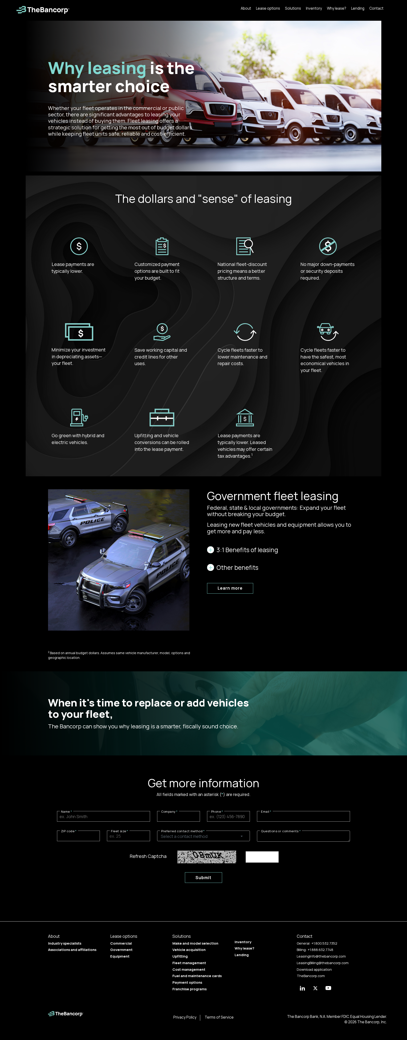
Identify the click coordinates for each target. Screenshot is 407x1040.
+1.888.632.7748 (320, 949)
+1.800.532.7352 (324, 943)
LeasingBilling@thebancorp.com (323, 962)
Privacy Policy (184, 1017)
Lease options (268, 8)
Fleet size (118, 831)
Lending (357, 8)
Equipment (120, 956)
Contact (376, 8)
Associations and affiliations (72, 949)
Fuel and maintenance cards (197, 975)
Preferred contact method (182, 831)
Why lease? (336, 8)
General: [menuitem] (317, 943)
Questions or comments (279, 831)
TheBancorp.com (311, 975)
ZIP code (67, 831)
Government (121, 949)
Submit (203, 877)
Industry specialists (64, 943)
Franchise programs (189, 989)
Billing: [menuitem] (315, 949)
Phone (216, 811)
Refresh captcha (148, 856)
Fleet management (189, 962)
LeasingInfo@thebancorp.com (321, 956)
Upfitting (180, 956)
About (246, 8)
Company (168, 811)
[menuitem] (246, 8)
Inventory (314, 8)
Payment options (187, 982)
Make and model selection (195, 943)
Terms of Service (219, 1017)
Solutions (293, 8)
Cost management (188, 969)
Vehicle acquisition (189, 949)
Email (265, 811)
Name (65, 811)
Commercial (121, 943)
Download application (314, 969)
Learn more (230, 588)
